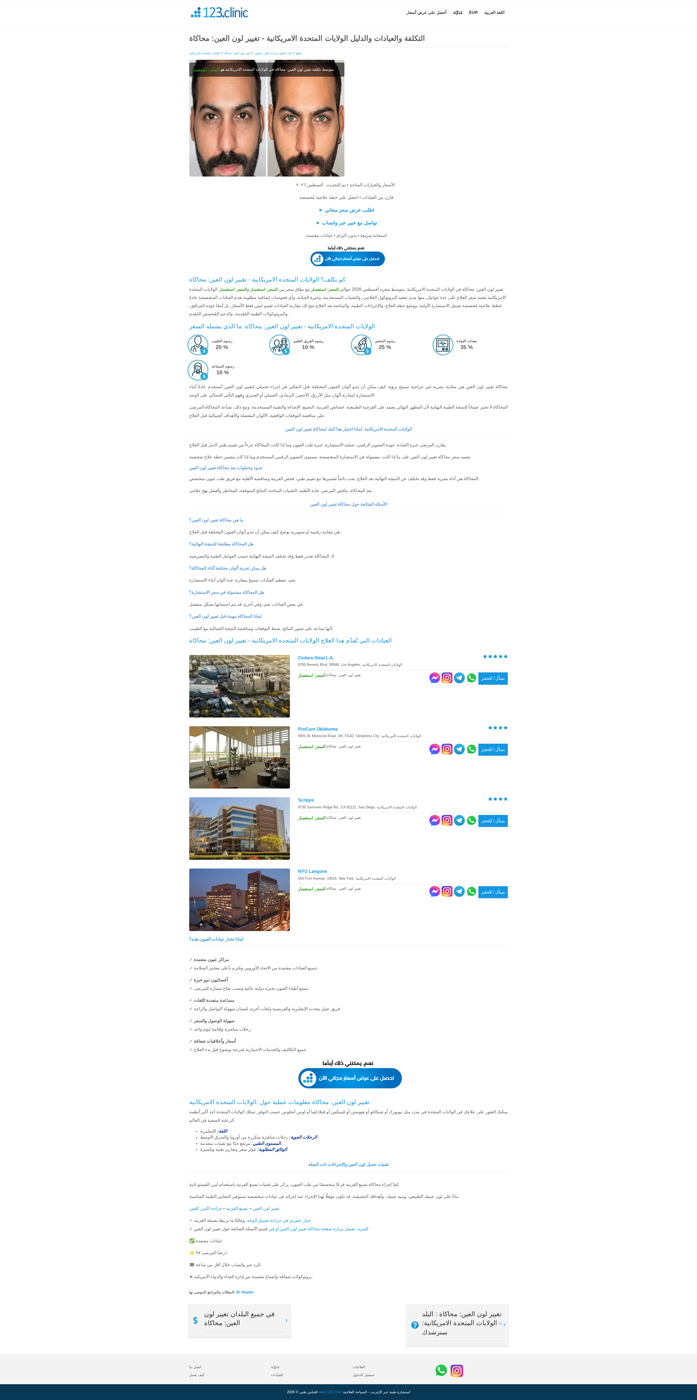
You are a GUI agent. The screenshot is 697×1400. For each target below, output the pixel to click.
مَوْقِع (298, 53)
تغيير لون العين (266, 1208)
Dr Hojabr (245, 1292)
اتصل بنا (195, 1367)
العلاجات (359, 1367)
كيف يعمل (196, 1375)
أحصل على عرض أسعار (426, 12)
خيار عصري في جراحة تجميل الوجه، (278, 1220)
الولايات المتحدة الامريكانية (204, 53)
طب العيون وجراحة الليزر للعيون (273, 53)
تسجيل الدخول (364, 1375)
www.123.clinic (330, 1392)
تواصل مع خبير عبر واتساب (349, 222)
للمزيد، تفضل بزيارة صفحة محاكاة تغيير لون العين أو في (318, 1228)
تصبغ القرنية (237, 1208)
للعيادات (277, 1375)
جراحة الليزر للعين (205, 1208)
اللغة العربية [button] (494, 12)
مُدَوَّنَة (458, 12)
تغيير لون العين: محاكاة (237, 53)
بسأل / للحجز (493, 678)
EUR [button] (473, 12)
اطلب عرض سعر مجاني (349, 210)
